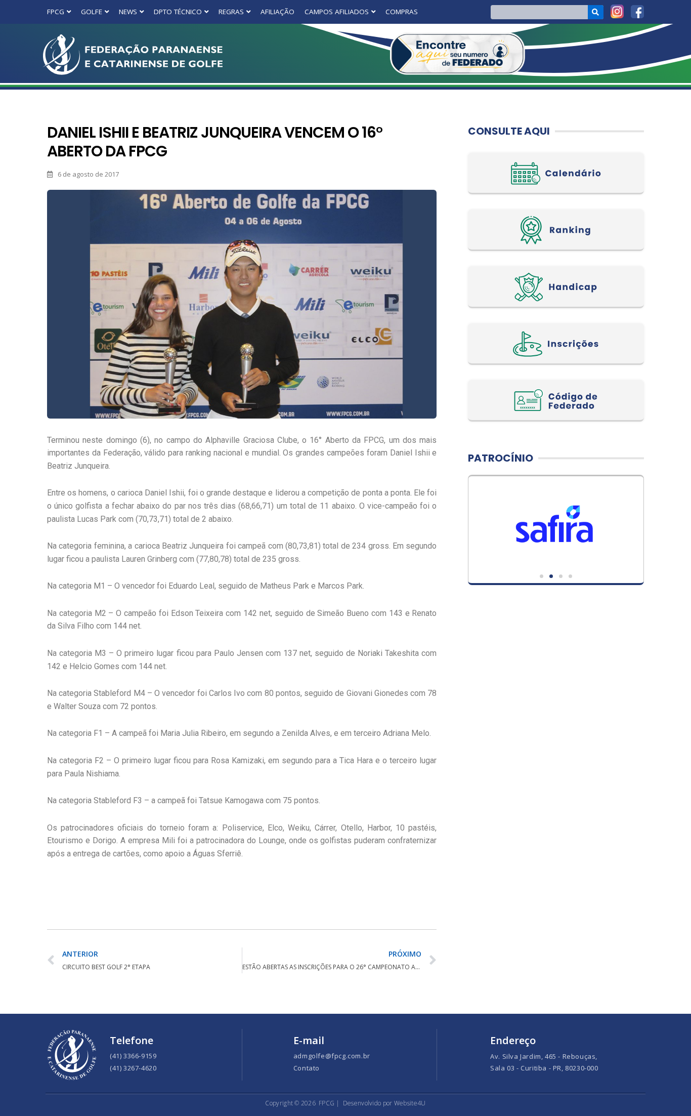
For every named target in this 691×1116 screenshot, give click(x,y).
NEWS (128, 11)
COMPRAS (401, 11)
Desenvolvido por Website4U (384, 1103)
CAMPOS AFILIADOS (337, 11)
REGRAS (231, 11)
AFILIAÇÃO (277, 11)
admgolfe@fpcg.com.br (331, 1055)
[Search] (595, 12)
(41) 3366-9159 (133, 1055)
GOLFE (91, 11)
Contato (306, 1067)
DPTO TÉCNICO (178, 11)
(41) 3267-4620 (133, 1067)
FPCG (55, 11)
